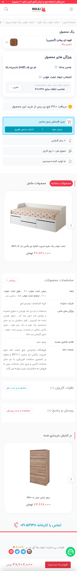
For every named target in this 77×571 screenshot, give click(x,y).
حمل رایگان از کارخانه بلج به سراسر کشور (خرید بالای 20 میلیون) (38, 2)
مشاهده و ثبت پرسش (18, 410)
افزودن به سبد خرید (58, 564)
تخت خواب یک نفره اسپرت (19, 22)
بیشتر (12, 280)
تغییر (15, 87)
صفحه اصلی (69, 22)
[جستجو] (6, 9)
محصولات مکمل (36, 183)
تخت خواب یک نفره (48, 22)
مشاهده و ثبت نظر (16, 388)
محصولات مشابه (61, 183)
